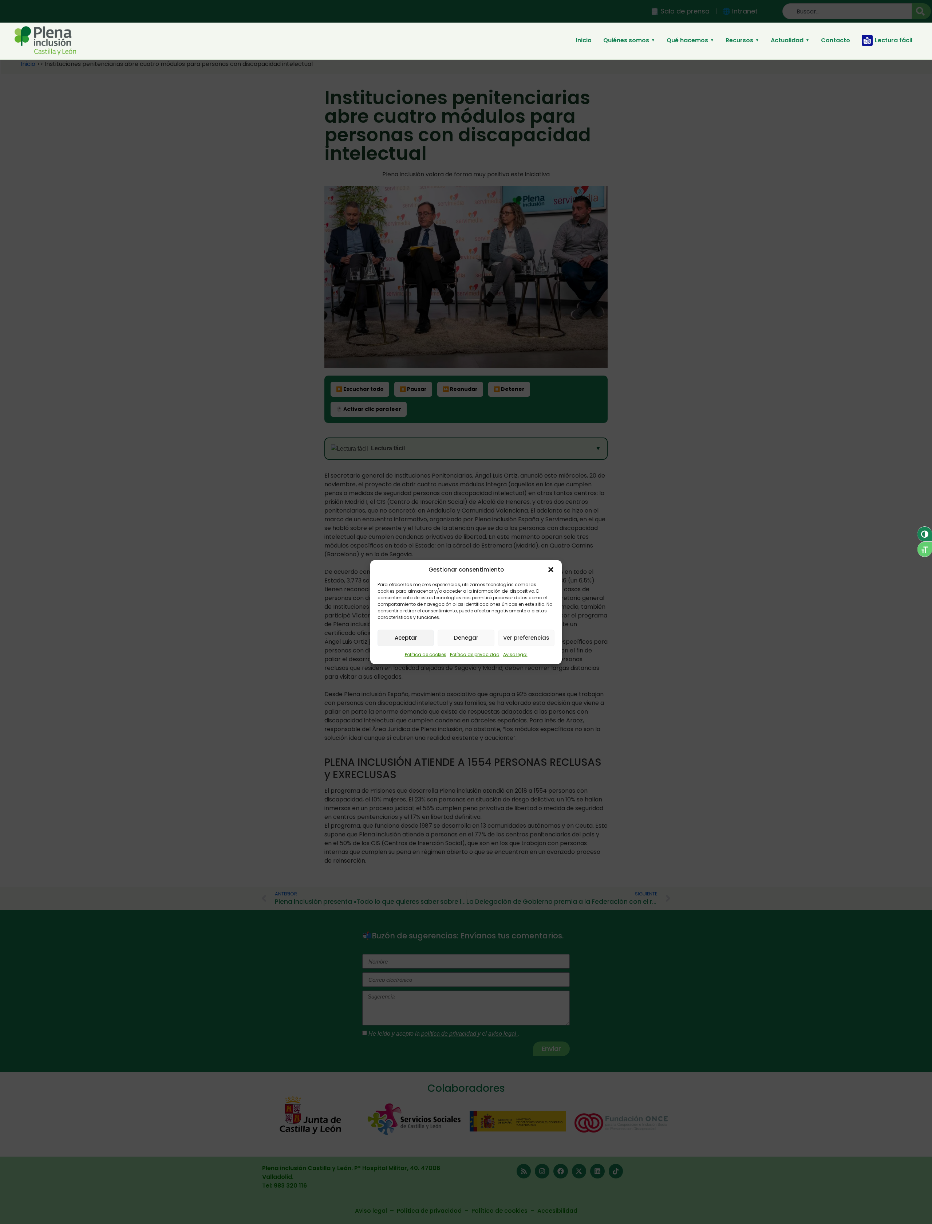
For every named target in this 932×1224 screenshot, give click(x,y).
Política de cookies (425, 654)
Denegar (466, 638)
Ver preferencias (526, 638)
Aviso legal (515, 654)
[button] (550, 569)
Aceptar (406, 638)
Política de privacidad (474, 654)
